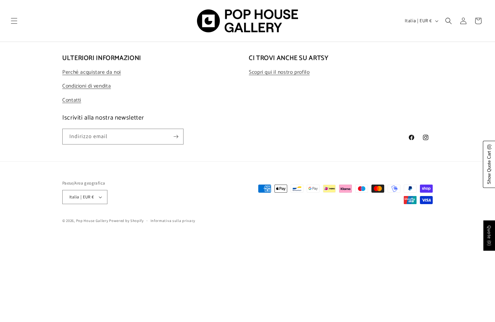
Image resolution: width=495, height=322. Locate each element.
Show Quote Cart (489, 164)
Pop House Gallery (92, 220)
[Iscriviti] (175, 136)
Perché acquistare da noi (91, 72)
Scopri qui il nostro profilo (279, 72)
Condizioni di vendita (86, 86)
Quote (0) (489, 235)
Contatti (71, 100)
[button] (14, 20)
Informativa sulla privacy (173, 220)
